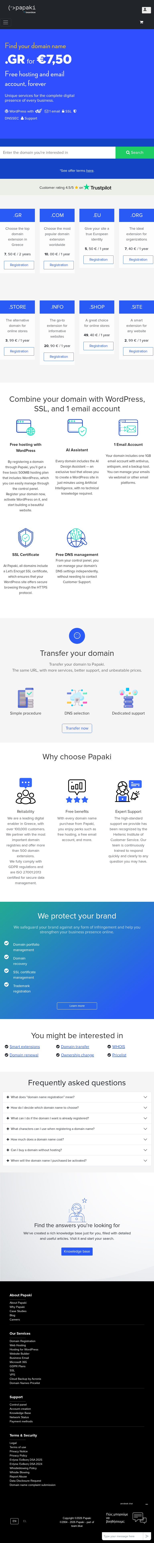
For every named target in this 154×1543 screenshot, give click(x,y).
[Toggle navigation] (5, 22)
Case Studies (18, 1311)
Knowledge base (77, 1251)
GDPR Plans (17, 1366)
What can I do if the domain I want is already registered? (50, 1118)
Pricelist (119, 1055)
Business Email (19, 1357)
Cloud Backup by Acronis (25, 1378)
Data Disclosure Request (25, 1480)
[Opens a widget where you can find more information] (126, 1520)
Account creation (20, 1408)
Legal (13, 1443)
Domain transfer (75, 1046)
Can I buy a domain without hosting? (36, 1150)
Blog (12, 1315)
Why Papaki (17, 1306)
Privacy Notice (19, 1451)
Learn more (77, 1006)
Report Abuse (18, 1476)
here (89, 170)
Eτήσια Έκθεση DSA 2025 (26, 1459)
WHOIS (118, 1046)
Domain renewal (24, 1055)
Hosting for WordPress (24, 1349)
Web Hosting (18, 1345)
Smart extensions (25, 1046)
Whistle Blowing (19, 1472)
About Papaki (18, 1302)
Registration (19, 265)
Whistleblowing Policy (23, 1468)
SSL (12, 1370)
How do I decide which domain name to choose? (45, 1108)
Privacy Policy (18, 1455)
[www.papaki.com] (22, 9)
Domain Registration (22, 1341)
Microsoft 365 (18, 1362)
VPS (12, 1374)
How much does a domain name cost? (37, 1139)
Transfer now (77, 728)
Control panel (18, 1404)
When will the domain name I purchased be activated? (48, 1161)
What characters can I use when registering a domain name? (52, 1129)
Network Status (19, 1417)
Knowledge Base (20, 1413)
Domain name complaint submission (33, 1484)
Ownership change (77, 1055)
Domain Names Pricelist (25, 1383)
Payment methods (21, 1421)
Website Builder (19, 1353)
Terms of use (18, 1447)
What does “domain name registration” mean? (42, 1097)
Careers (15, 1319)
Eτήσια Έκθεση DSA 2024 (26, 1463)
